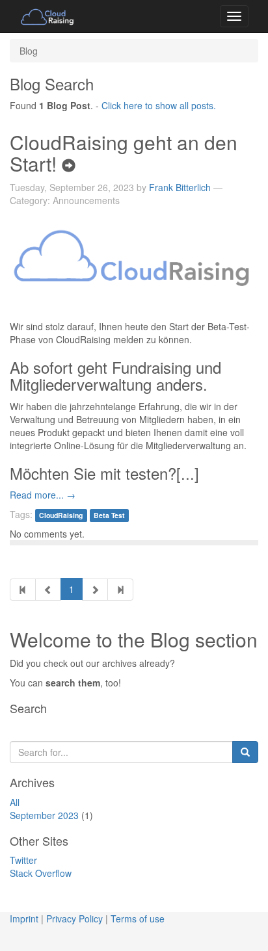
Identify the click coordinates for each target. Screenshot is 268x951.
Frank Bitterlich (180, 187)
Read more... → (42, 494)
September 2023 (44, 815)
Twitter (23, 859)
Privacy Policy (74, 918)
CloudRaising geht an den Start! (123, 152)
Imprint (24, 918)
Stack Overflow (41, 872)
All (15, 802)
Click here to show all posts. (158, 105)
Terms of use (138, 918)
